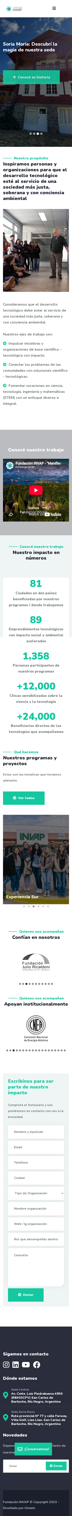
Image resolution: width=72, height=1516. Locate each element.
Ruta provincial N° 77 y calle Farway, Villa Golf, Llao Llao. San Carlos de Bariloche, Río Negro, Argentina (39, 1420)
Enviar (28, 1295)
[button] (30, 133)
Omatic (29, 1508)
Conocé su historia (34, 75)
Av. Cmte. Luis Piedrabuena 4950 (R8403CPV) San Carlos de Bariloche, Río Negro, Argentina (37, 1397)
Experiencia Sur (22, 897)
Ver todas (26, 798)
